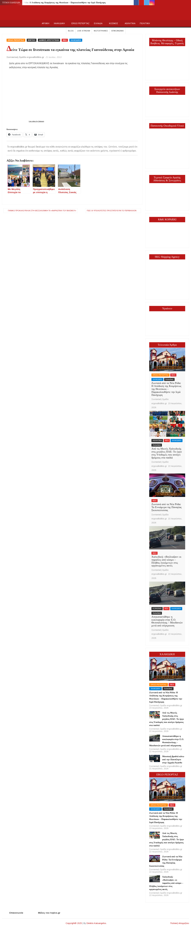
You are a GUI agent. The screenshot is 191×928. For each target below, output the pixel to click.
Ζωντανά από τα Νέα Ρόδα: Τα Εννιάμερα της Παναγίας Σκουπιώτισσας (166, 507)
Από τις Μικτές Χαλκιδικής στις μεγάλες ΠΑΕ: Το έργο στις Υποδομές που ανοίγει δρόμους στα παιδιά (166, 453)
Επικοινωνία (117, 31)
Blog (71, 31)
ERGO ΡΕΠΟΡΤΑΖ (80, 23)
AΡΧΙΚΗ (45, 23)
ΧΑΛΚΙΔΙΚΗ (59, 23)
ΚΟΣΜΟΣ (113, 23)
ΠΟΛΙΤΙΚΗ (145, 23)
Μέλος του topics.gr (49, 912)
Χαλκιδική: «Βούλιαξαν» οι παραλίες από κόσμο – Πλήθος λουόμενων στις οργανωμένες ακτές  (166, 561)
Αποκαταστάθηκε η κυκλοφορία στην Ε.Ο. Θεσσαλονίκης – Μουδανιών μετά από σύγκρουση (167, 621)
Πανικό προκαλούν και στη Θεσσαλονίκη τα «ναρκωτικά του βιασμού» (42, 211)
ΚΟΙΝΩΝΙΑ (157, 609)
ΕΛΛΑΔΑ (98, 23)
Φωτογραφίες (101, 31)
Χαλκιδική (169, 379)
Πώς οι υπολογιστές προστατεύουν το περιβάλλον (111, 211)
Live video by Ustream (36, 121)
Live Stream (83, 31)
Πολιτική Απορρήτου (179, 923)
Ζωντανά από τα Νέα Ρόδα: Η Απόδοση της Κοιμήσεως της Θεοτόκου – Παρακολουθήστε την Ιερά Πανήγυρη (54, 2)
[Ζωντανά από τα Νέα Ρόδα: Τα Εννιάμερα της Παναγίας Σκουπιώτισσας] (167, 485)
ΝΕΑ (65, 40)
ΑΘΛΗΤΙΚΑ (130, 23)
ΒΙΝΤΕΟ (31, 40)
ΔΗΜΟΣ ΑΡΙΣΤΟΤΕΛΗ (49, 40)
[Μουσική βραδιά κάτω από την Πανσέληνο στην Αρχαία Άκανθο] (154, 758)
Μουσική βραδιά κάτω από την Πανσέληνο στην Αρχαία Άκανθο (173, 759)
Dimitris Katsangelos (96, 923)
